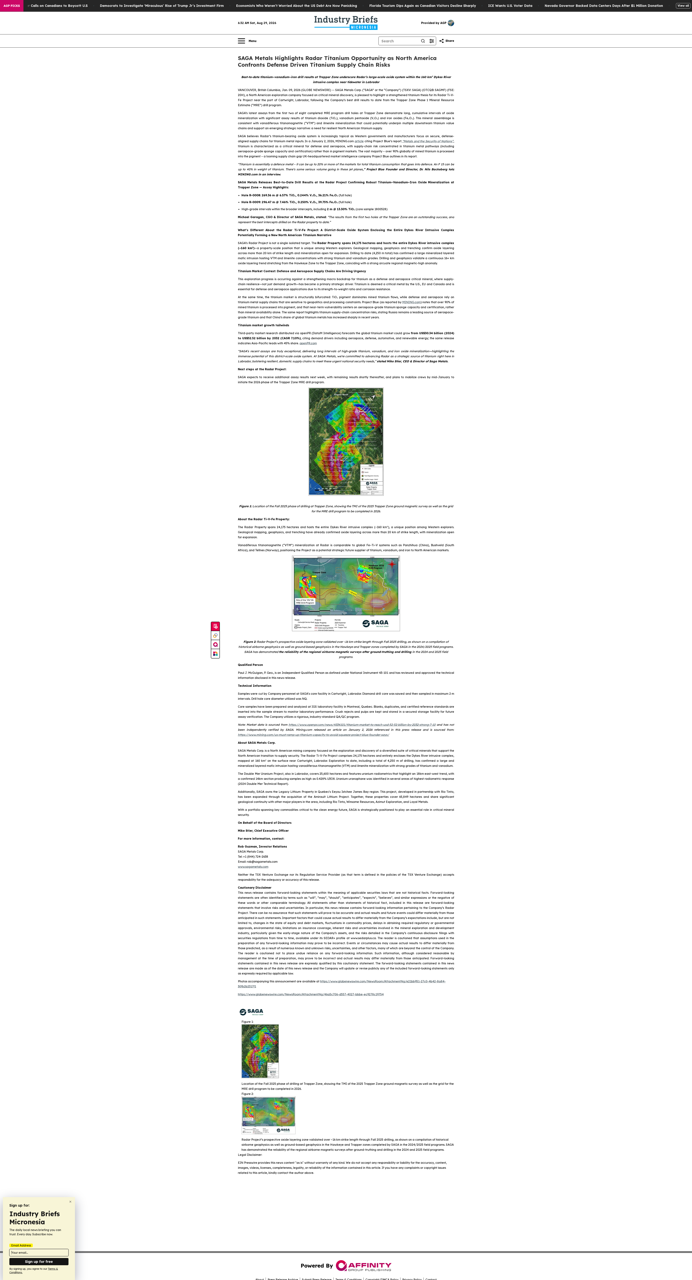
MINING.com (411, 302)
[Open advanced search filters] (431, 41)
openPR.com (308, 343)
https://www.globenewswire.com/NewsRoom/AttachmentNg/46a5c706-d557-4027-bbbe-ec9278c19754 (311, 994)
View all (683, 5)
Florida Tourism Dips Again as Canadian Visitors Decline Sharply (422, 6)
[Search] (423, 41)
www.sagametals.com (253, 866)
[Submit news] (215, 626)
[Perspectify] (215, 635)
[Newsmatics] (215, 653)
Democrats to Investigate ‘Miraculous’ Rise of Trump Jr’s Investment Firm (162, 6)
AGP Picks (12, 6)
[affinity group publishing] (215, 644)
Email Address (21, 1245)
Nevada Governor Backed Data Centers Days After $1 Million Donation (604, 6)
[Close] (70, 1201)
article (359, 141)
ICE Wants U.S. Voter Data (510, 6)
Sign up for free (39, 1261)
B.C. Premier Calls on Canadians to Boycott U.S (49, 6)
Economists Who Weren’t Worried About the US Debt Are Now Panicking (296, 6)
